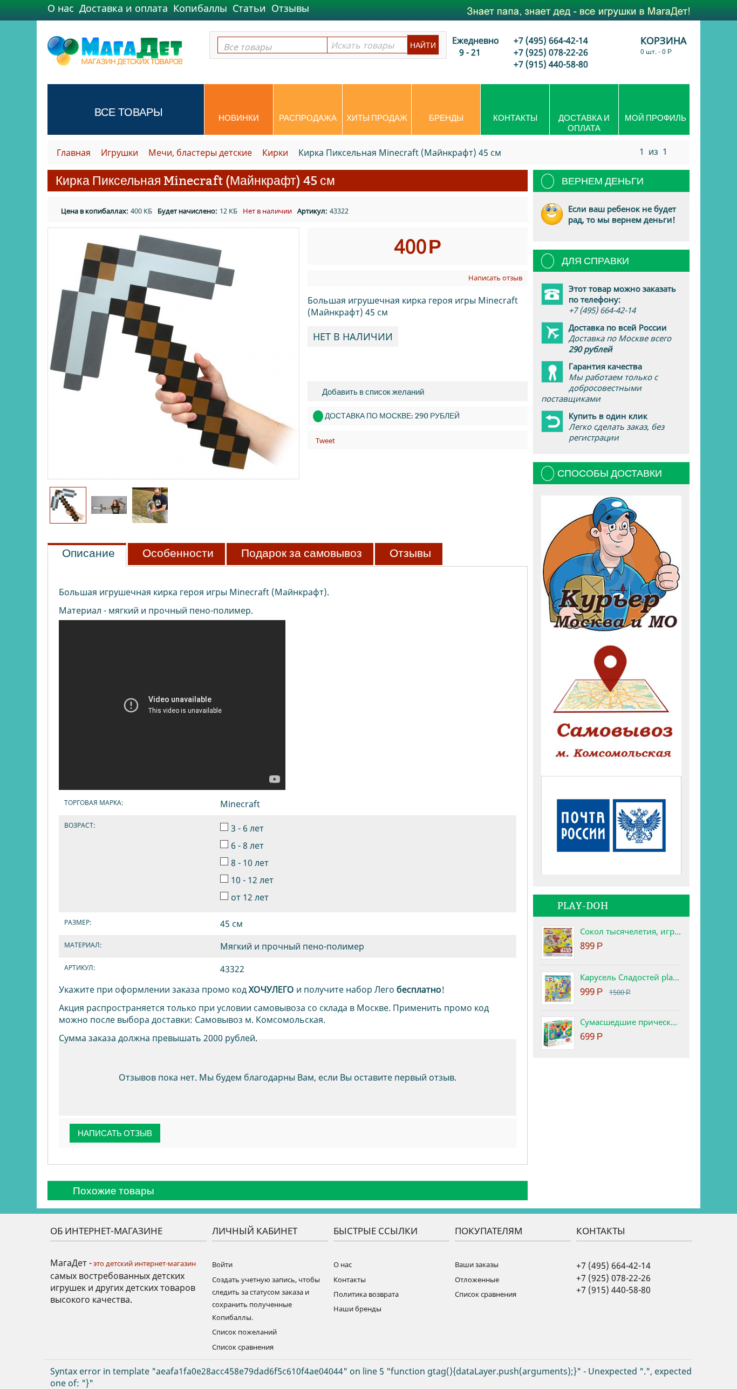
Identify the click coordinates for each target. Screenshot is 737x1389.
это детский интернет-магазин (144, 1263)
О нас (60, 8)
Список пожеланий (244, 1332)
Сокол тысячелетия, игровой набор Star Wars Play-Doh (630, 931)
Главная (74, 153)
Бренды (446, 118)
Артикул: (312, 211)
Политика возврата (366, 1294)
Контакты (515, 118)
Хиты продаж (376, 118)
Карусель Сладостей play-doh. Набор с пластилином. (630, 977)
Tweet (325, 440)
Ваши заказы (477, 1264)
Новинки (239, 118)
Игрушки (119, 153)
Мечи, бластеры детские (200, 153)
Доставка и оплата (123, 8)
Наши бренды (357, 1309)
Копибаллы (200, 8)
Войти (222, 1264)
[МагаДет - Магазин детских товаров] (114, 50)
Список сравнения (243, 1347)
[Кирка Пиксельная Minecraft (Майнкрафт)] (173, 353)
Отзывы (290, 8)
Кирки (275, 153)
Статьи (249, 8)
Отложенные (477, 1279)
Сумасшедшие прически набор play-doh (630, 1021)
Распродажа (308, 118)
